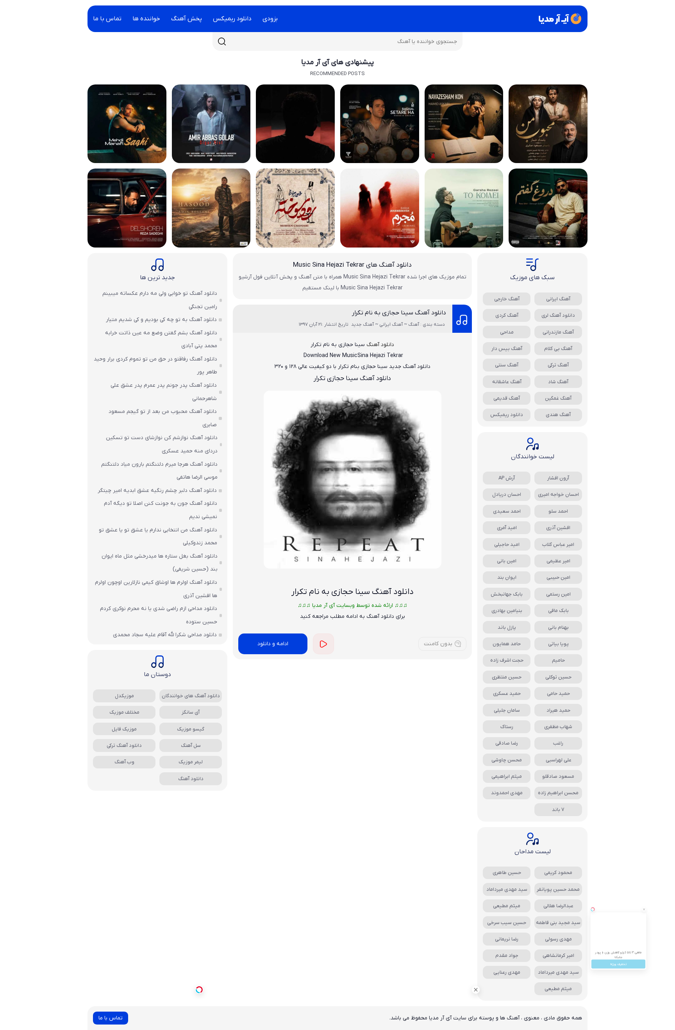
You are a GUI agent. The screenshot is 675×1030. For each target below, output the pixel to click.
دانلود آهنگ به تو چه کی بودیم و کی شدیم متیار (161, 319)
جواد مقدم (506, 955)
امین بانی (506, 561)
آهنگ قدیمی (506, 398)
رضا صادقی (506, 743)
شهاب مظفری (558, 726)
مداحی (507, 332)
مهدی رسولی (558, 939)
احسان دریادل (506, 494)
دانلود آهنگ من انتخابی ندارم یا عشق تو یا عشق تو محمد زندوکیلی (158, 536)
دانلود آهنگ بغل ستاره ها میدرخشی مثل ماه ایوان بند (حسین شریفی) (160, 563)
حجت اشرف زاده (506, 660)
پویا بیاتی (558, 644)
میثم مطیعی (506, 906)
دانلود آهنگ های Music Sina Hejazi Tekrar (352, 265)
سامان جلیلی (507, 710)
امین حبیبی (558, 577)
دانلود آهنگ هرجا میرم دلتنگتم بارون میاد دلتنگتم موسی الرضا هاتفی (159, 471)
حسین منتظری (506, 677)
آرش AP (506, 478)
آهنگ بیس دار (506, 348)
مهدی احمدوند (507, 793)
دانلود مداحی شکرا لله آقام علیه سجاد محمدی (165, 635)
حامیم (558, 660)
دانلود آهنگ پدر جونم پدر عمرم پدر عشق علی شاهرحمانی (164, 392)
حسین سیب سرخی (506, 922)
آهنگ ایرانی (558, 299)
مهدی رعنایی (506, 972)
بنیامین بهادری (506, 610)
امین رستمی (558, 594)
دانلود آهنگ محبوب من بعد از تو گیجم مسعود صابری (163, 418)
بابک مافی (558, 610)
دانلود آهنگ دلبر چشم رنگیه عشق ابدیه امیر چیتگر (157, 490)
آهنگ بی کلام (558, 348)
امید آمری (507, 527)
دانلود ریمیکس (232, 19)
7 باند (558, 809)
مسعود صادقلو (558, 776)
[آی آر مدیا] (558, 19)
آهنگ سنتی (506, 365)
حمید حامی (558, 693)
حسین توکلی (558, 677)
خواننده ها (146, 19)
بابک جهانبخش (507, 594)
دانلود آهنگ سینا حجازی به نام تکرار (399, 313)
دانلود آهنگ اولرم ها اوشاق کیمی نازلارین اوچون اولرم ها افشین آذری (156, 589)
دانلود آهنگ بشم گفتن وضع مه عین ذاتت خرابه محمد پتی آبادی (161, 339)
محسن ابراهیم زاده (558, 793)
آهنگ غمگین (558, 398)
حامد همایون (507, 644)
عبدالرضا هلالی (558, 906)
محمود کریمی (558, 872)
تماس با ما (107, 19)
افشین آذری (558, 527)
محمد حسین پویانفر (558, 889)
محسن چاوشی (506, 760)
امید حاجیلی (507, 544)
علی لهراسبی (558, 760)
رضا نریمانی (506, 939)
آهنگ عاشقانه (506, 382)
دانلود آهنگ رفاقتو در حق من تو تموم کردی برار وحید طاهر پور (155, 365)
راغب (558, 743)
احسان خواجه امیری (558, 494)
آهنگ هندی (558, 414)
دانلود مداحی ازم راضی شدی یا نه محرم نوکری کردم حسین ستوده (158, 615)
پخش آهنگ (186, 19)
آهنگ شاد (558, 382)
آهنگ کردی (506, 315)
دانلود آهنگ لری (558, 315)
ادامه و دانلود (272, 644)
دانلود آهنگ (380, 344)
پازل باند (507, 627)
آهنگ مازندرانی (558, 332)
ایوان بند (506, 577)
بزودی (270, 19)
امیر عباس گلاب (558, 544)
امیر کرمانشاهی (558, 955)
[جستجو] (222, 41)
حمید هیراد (558, 710)
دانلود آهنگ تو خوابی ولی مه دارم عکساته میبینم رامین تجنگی (159, 300)
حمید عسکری (507, 693)
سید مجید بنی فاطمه (558, 922)
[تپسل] (199, 990)
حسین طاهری (507, 872)
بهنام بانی (558, 627)
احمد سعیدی (507, 511)
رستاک (506, 726)
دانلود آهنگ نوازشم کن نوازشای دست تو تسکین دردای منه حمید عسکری (162, 444)
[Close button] (663, 886)
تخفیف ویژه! (618, 981)
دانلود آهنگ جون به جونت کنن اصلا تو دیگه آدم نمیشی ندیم (160, 510)
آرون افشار (558, 478)
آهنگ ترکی (558, 365)
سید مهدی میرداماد (506, 889)
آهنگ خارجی (507, 299)
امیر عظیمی (558, 561)
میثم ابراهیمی (506, 776)
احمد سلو (558, 511)
